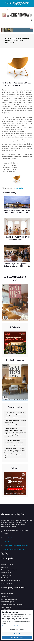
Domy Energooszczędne (9, 570)
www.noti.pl (19, 188)
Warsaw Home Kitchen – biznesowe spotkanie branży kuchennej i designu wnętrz (13, 443)
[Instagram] (7, 9)
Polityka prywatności (7, 626)
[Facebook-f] (3, 9)
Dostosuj (17, 633)
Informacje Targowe (7, 602)
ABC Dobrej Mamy (7, 564)
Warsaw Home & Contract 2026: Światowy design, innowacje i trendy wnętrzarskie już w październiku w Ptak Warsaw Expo (15, 453)
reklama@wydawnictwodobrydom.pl (16, 549)
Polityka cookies (18, 626)
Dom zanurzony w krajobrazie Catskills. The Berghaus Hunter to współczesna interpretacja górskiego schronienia (15, 433)
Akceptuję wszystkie (17, 637)
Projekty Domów (6, 578)
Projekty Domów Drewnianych (10, 580)
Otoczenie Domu (6, 575)
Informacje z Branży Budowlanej (11, 604)
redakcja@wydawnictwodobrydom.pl (16, 545)
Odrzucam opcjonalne (17, 629)
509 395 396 (8, 537)
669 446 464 (8, 541)
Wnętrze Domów (6, 583)
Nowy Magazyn (6, 572)
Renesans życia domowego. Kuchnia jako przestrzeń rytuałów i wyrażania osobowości (15, 415)
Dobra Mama (5, 567)
